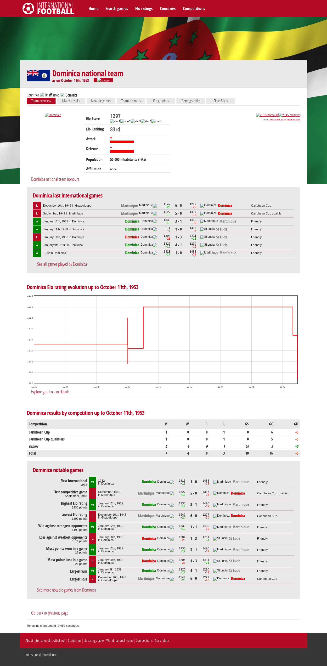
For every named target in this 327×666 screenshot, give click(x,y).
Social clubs (162, 640)
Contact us (74, 640)
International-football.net (40, 655)
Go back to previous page (49, 613)
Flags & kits (221, 100)
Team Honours (131, 100)
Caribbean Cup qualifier (266, 213)
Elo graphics (161, 100)
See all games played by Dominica (62, 264)
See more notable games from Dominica (66, 590)
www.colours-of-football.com (285, 119)
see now (105, 80)
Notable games (101, 100)
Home (93, 8)
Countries (168, 8)
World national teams (119, 640)
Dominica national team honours (55, 179)
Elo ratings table (94, 640)
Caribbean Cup (261, 205)
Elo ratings (144, 8)
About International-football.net (45, 640)
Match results (71, 100)
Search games (117, 8)
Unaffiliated (52, 95)
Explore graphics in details (50, 392)
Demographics (190, 100)
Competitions (194, 8)
